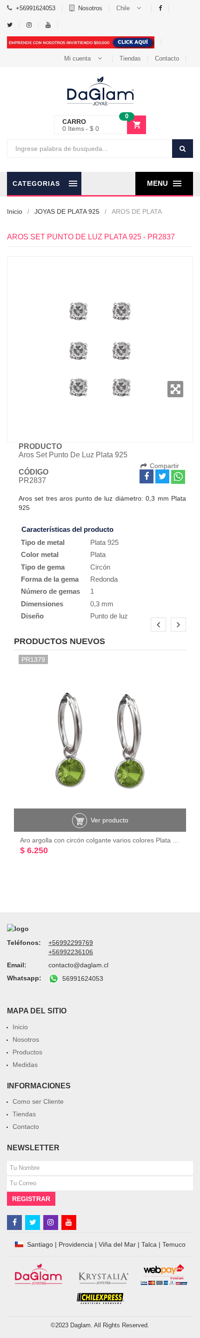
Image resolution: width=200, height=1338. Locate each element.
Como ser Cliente (38, 1101)
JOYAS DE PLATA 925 (67, 211)
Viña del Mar (117, 1244)
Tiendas (130, 58)
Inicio (14, 211)
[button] (130, 8)
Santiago (40, 1244)
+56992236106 (70, 952)
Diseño (32, 616)
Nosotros (90, 8)
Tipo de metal (43, 542)
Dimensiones (42, 604)
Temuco (174, 1244)
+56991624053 (35, 8)
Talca (149, 1244)
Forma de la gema (50, 579)
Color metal (40, 554)
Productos (27, 1052)
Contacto (167, 58)
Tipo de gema (43, 567)
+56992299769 (70, 942)
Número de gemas (50, 591)
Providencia (76, 1244)
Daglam (80, 1325)
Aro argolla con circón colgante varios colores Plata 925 (102, 840)
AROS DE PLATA (137, 211)
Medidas (25, 1064)
